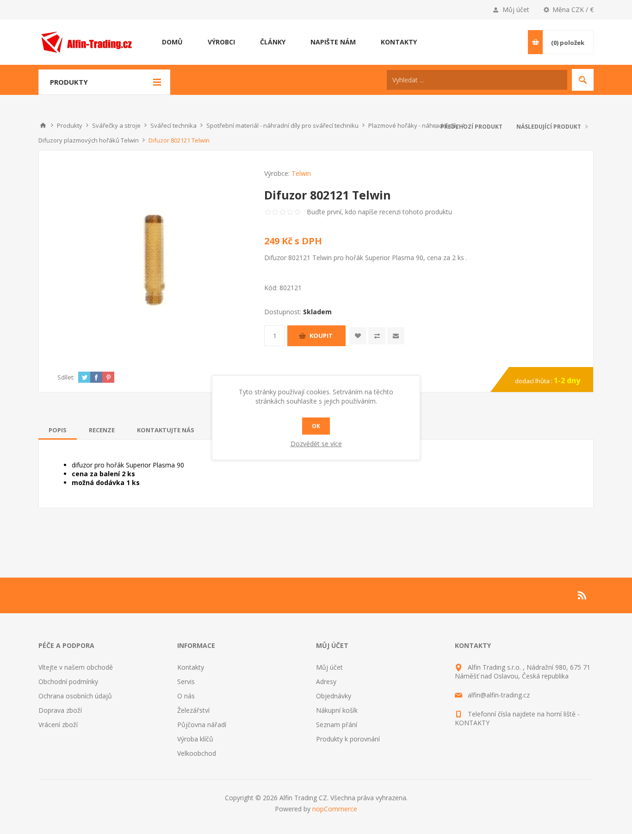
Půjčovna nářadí (201, 724)
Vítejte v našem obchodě (75, 667)
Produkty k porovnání (348, 738)
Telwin (301, 173)
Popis (58, 430)
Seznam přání (336, 724)
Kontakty (190, 667)
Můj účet (515, 9)
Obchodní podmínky (68, 681)
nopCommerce (334, 808)
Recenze (102, 430)
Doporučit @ (395, 335)
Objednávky (333, 695)
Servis (186, 681)
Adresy (326, 681)
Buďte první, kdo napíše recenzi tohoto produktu (379, 211)
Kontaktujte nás (165, 430)
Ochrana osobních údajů (75, 695)
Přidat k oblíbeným (357, 335)
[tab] (57, 430)
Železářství (193, 710)
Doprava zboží (60, 710)
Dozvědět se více (316, 443)
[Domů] (43, 125)
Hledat (583, 80)
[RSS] (582, 595)
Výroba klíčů (195, 738)
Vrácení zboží (58, 724)
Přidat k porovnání (376, 335)
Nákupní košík (337, 710)
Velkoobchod (196, 753)
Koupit (321, 335)
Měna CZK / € (573, 9)
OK (316, 426)
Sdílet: (65, 377)
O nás (186, 695)
